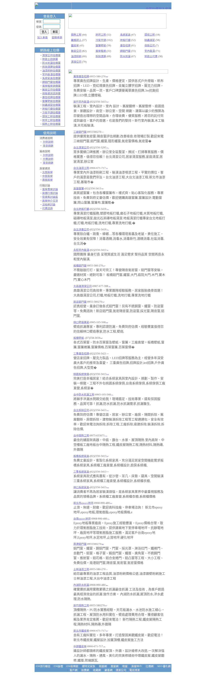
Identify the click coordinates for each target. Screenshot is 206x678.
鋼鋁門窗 (125, 50)
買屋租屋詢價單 (51, 85)
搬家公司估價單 (51, 89)
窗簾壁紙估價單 (51, 101)
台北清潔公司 (81, 147)
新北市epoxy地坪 (83, 502)
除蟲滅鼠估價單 (51, 104)
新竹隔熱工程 (81, 605)
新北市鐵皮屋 (81, 630)
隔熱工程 (76, 34)
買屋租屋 (101, 50)
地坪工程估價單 (51, 120)
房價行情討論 (50, 193)
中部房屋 (47, 176)
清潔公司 (76, 61)
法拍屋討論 (48, 204)
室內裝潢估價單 (51, 74)
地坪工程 (101, 34)
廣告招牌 (125, 45)
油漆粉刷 (76, 56)
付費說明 (48, 158)
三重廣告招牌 (81, 353)
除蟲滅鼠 (149, 40)
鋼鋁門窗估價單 (51, 82)
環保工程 (149, 34)
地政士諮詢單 (50, 59)
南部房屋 (47, 179)
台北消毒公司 (81, 229)
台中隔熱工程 (81, 435)
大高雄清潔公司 (82, 286)
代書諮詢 (47, 208)
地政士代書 (151, 56)
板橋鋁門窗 (80, 265)
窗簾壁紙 (101, 45)
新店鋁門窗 (80, 301)
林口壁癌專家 (81, 322)
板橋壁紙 (78, 337)
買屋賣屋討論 (50, 189)
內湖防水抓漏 (81, 584)
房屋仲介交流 (50, 200)
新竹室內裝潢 (81, 101)
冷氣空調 (101, 40)
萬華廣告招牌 (81, 76)
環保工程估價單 (51, 116)
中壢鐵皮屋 (80, 646)
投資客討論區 (50, 196)
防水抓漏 (125, 56)
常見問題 (48, 145)
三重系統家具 (81, 471)
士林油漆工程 (81, 569)
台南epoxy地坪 (82, 518)
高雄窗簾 (78, 188)
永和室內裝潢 (81, 249)
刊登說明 (48, 141)
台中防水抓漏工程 (83, 394)
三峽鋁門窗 (80, 131)
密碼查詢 (57, 37)
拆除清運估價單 (51, 66)
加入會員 (42, 37)
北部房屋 (47, 172)
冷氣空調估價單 (51, 112)
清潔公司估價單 (51, 55)
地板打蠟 (125, 40)
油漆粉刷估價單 (51, 70)
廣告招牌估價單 (51, 97)
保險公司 (150, 45)
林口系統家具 (81, 487)
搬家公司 (76, 50)
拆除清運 (101, 56)
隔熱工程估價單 (51, 124)
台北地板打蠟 (81, 208)
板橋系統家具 (81, 455)
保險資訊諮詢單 (51, 93)
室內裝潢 (149, 50)
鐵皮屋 (75, 45)
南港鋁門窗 (80, 543)
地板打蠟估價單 (51, 108)
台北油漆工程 (81, 168)
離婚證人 (76, 40)
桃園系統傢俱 (81, 374)
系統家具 (125, 34)
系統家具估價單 (51, 78)
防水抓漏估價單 (51, 62)
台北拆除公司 (81, 410)
